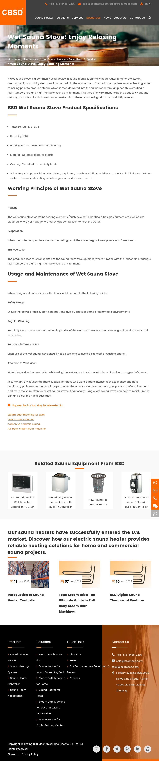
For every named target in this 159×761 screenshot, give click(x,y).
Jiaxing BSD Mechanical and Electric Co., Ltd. (51, 744)
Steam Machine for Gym (49, 657)
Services (77, 18)
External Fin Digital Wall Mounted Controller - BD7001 (22, 502)
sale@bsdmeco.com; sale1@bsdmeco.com (107, 4)
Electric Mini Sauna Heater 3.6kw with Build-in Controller (136, 502)
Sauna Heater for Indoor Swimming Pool (50, 669)
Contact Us (137, 18)
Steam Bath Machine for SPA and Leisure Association (50, 708)
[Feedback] (155, 513)
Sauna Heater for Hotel (48, 693)
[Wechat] (155, 506)
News (107, 18)
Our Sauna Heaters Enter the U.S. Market (69, 59)
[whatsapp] (155, 482)
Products (14, 642)
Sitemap (13, 754)
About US (120, 18)
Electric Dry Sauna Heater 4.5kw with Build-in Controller (60, 502)
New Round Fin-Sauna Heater (98, 502)
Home (16, 59)
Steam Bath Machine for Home (50, 681)
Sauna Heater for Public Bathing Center (50, 722)
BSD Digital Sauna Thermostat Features (127, 597)
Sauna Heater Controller (17, 681)
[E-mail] (155, 490)
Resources (93, 18)
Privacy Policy (29, 754)
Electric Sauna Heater (18, 657)
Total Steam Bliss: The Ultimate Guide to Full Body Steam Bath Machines (77, 603)
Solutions (63, 18)
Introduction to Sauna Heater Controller (26, 597)
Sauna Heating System (18, 669)
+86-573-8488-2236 (60, 4)
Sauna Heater (44, 18)
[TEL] (155, 498)
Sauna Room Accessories (17, 693)
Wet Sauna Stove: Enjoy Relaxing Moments (42, 64)
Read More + (40, 581)
